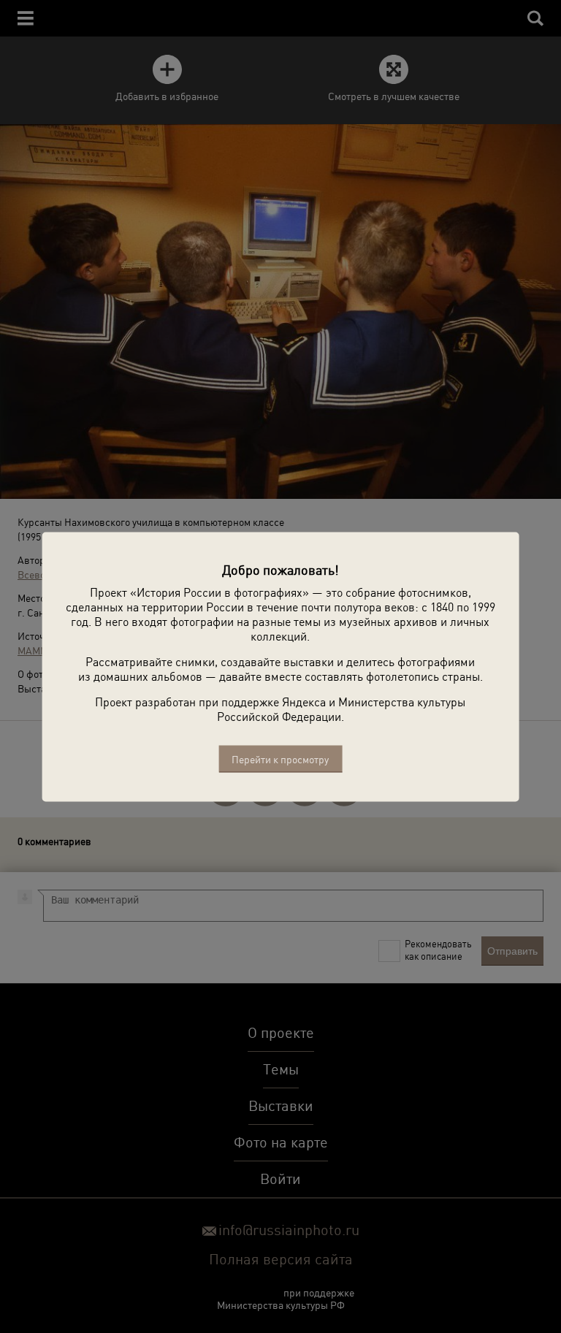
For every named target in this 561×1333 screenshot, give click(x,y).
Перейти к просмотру (280, 758)
